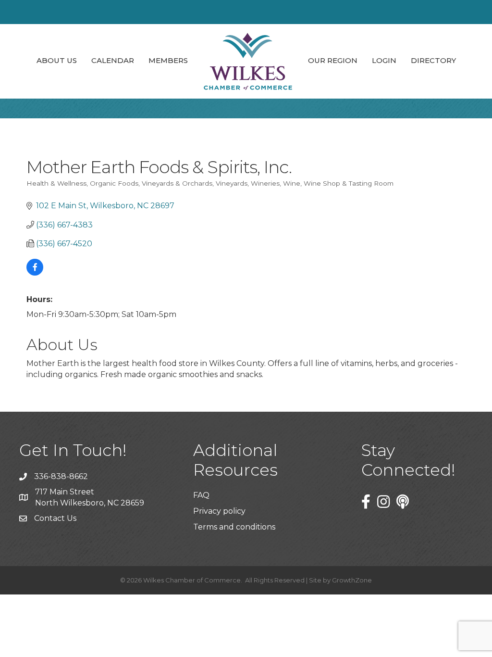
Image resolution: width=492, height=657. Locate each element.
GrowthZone (352, 580)
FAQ (201, 495)
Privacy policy (219, 511)
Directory (433, 60)
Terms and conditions (234, 526)
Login (384, 60)
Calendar (112, 60)
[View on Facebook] (34, 273)
